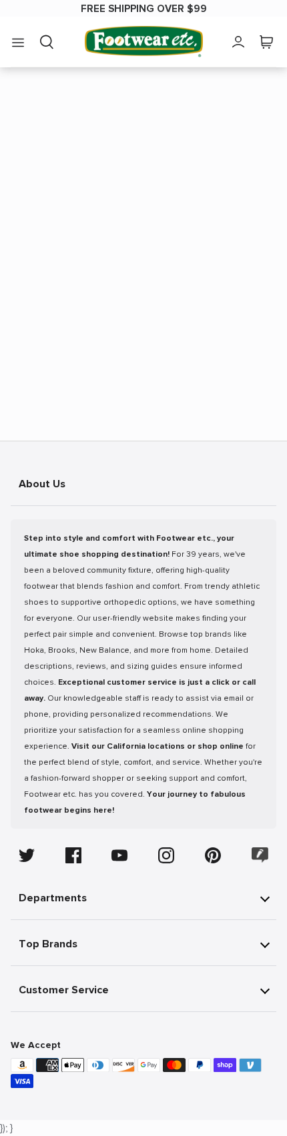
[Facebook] (73, 855)
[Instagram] (166, 855)
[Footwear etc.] (144, 41)
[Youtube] (119, 855)
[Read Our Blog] (260, 855)
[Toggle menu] (18, 42)
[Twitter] (27, 855)
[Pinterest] (213, 855)
